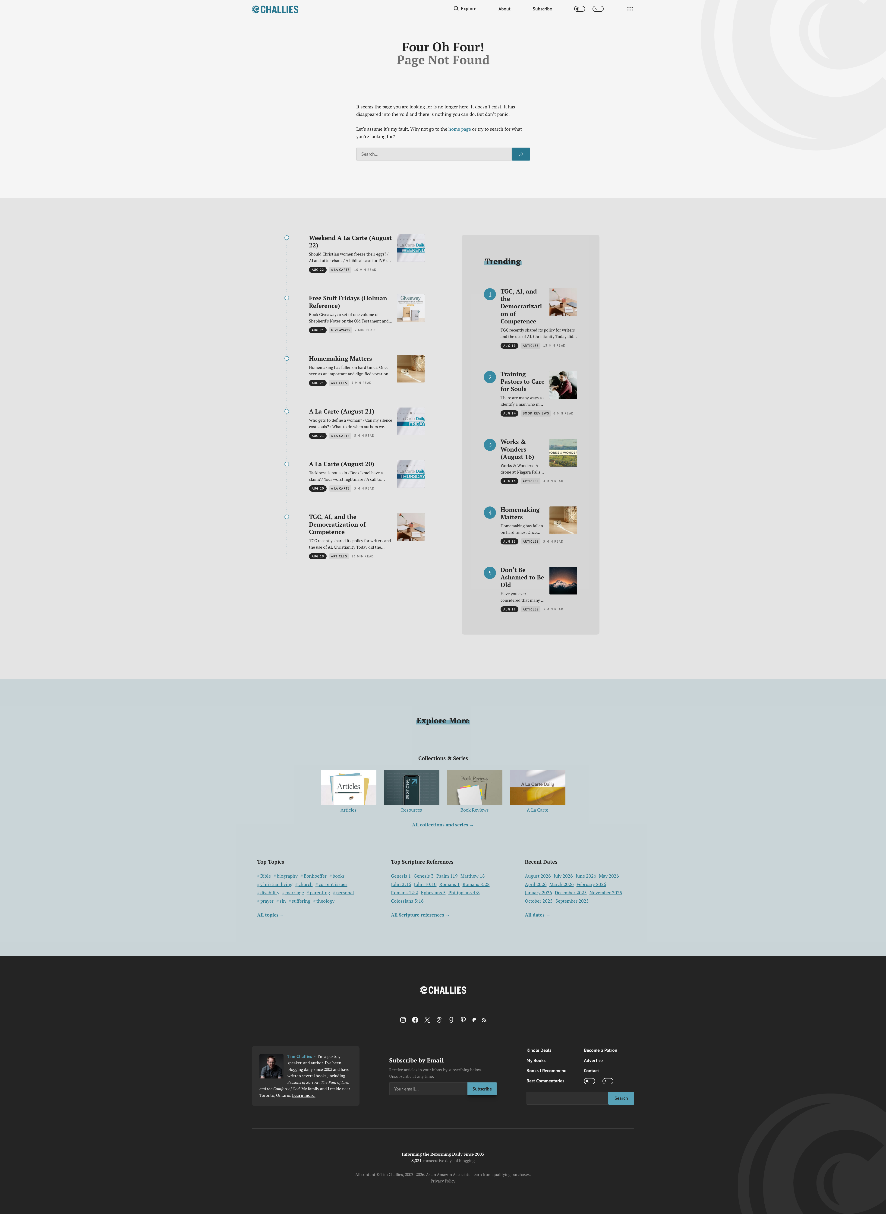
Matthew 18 (472, 876)
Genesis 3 (424, 876)
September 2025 (572, 901)
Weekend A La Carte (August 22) (350, 241)
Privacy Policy (443, 1181)
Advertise (593, 1060)
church (306, 884)
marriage (294, 892)
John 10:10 (425, 884)
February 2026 (591, 884)
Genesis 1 (401, 876)
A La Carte (537, 810)
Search (621, 1098)
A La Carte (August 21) (341, 411)
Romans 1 (449, 884)
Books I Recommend (547, 1071)
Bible (265, 876)
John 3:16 (401, 884)
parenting (320, 892)
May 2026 (609, 876)
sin (283, 901)
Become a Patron (600, 1050)
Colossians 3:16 (407, 901)
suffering (301, 901)
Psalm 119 (447, 876)
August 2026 (538, 876)
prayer (267, 901)
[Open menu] (630, 9)
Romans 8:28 (476, 884)
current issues (333, 884)
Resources (411, 810)
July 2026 (563, 876)
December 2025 (571, 892)
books (339, 876)
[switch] (579, 9)
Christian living (276, 884)
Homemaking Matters (340, 358)
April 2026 (536, 884)
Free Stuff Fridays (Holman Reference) (348, 301)
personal (345, 892)
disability (269, 892)
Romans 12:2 (404, 892)
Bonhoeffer (315, 876)
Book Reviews (474, 810)
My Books (536, 1060)
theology (325, 901)
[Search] (521, 154)
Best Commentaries (545, 1081)
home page (459, 129)
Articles (348, 810)
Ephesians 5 (433, 892)
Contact (591, 1071)
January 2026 (538, 892)
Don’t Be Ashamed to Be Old (522, 577)
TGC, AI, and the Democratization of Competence (337, 524)
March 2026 (561, 884)
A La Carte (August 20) (341, 464)
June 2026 (586, 876)
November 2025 (606, 892)
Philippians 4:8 (464, 892)
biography (287, 876)
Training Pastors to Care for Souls (523, 381)
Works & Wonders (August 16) (517, 449)
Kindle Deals (539, 1050)
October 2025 (539, 901)
